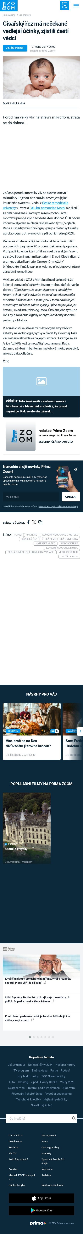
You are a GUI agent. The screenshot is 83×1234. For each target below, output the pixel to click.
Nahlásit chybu (17, 1185)
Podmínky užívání (18, 1159)
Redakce (46, 1175)
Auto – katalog (18, 1082)
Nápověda (47, 1169)
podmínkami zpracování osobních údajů (58, 506)
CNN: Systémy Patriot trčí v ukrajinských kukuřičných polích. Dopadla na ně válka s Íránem (37, 999)
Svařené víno (16, 1088)
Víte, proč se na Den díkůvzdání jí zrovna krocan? (28, 743)
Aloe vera (69, 1088)
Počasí (65, 1070)
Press (45, 1141)
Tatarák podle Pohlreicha (44, 1088)
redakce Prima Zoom (42, 50)
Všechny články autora (55, 441)
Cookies (13, 1169)
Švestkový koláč (41, 1105)
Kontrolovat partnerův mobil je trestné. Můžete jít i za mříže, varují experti (37, 1018)
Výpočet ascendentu (58, 1093)
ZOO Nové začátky (53, 1076)
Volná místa (15, 1141)
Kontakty (46, 1153)
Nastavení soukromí (52, 1185)
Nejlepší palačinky (55, 1099)
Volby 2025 (67, 1082)
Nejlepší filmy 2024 (40, 1064)
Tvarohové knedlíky (28, 1099)
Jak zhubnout (16, 1064)
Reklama (13, 1147)
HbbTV (12, 1153)
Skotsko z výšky (16, 849)
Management (49, 1135)
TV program (21, 1070)
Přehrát (13, 844)
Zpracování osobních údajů (53, 1161)
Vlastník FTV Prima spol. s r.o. (22, 1177)
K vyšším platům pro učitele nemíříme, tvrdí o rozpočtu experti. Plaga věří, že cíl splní (38, 980)
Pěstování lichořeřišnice (26, 1093)
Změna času (39, 1070)
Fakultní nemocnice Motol (47, 208)
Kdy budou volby (28, 1076)
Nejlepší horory (65, 1064)
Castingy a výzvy (50, 1147)
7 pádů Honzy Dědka (44, 1082)
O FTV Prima (15, 1135)
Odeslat (71, 497)
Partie (54, 1070)
